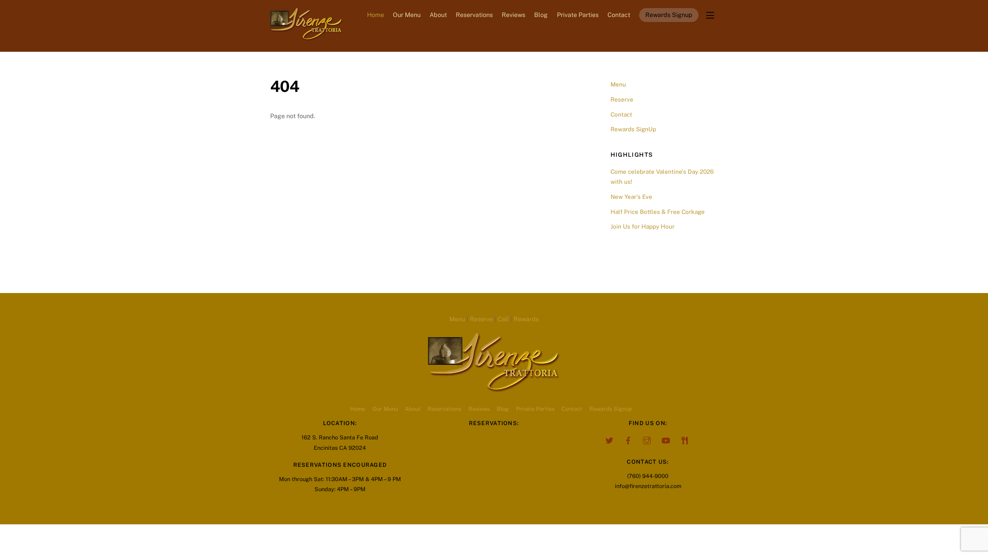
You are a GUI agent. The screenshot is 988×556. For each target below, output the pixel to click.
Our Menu (407, 15)
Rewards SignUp (633, 129)
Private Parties (578, 15)
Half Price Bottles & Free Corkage (658, 211)
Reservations (474, 15)
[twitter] (609, 439)
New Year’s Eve (631, 196)
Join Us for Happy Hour (643, 226)
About (438, 15)
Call (503, 319)
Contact (618, 15)
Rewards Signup (668, 15)
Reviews (513, 15)
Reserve (622, 99)
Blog (541, 15)
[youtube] (665, 439)
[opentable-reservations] (684, 439)
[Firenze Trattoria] (306, 37)
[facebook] (628, 439)
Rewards (526, 319)
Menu (618, 84)
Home (375, 15)
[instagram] (647, 439)
